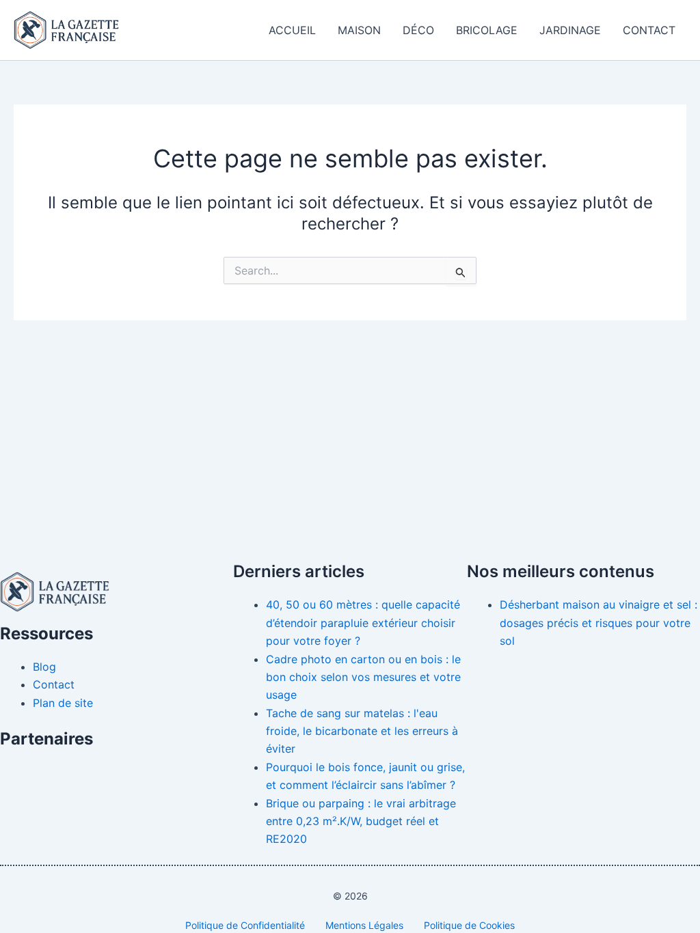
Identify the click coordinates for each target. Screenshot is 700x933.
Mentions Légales (364, 925)
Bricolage (486, 30)
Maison (359, 30)
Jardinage (570, 30)
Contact (649, 30)
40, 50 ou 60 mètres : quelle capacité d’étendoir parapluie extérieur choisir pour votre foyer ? (363, 622)
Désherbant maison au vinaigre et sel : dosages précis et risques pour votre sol (598, 622)
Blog (44, 666)
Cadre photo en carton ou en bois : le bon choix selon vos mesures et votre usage (363, 677)
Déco (418, 30)
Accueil (292, 30)
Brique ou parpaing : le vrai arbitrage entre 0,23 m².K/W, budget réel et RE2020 (361, 821)
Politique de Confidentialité (245, 925)
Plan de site (63, 703)
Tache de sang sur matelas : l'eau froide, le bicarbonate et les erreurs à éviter (362, 731)
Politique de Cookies (469, 925)
